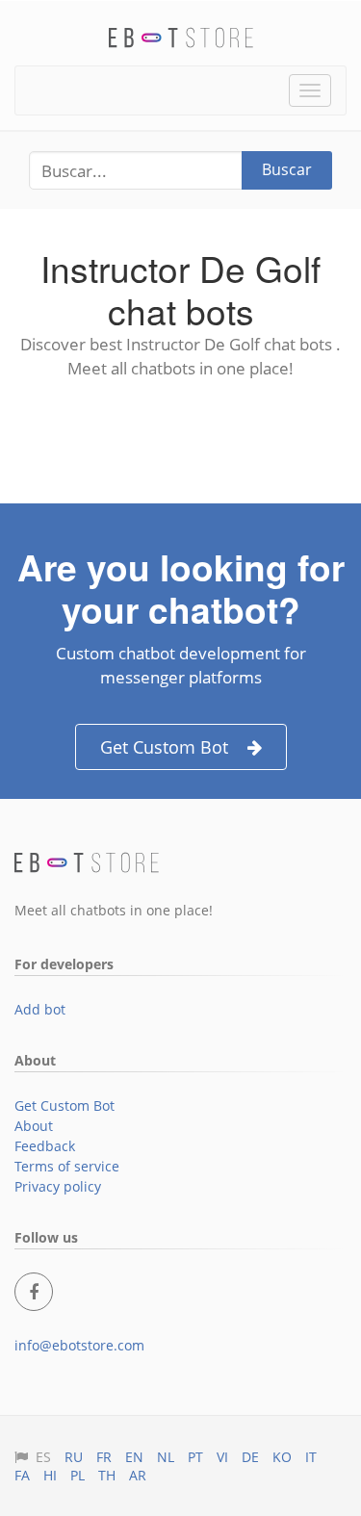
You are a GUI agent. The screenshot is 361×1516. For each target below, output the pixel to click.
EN (134, 1457)
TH (107, 1475)
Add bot (39, 1009)
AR (137, 1475)
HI (50, 1475)
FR (104, 1457)
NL (165, 1457)
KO (282, 1457)
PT (195, 1457)
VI (222, 1457)
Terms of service (66, 1166)
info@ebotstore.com (79, 1345)
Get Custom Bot (164, 746)
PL (77, 1475)
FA (22, 1475)
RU (73, 1457)
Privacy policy (57, 1186)
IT (311, 1457)
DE (250, 1457)
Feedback (44, 1146)
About (33, 1126)
